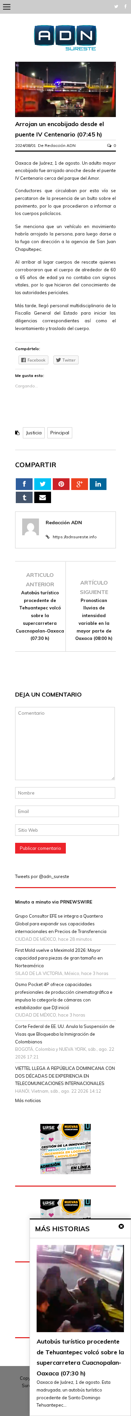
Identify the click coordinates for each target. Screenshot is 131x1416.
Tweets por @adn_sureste (42, 876)
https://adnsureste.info (75, 536)
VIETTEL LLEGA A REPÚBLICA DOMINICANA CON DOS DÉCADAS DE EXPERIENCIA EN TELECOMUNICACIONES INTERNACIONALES (65, 1076)
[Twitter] (116, 6)
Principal (59, 433)
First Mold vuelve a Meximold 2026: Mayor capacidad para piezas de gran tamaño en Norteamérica (59, 957)
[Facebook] (126, 6)
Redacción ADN (60, 145)
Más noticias (28, 1100)
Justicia (34, 433)
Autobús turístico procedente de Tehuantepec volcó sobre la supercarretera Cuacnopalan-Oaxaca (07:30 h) (40, 615)
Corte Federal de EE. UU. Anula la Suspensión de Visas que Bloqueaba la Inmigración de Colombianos (65, 1034)
